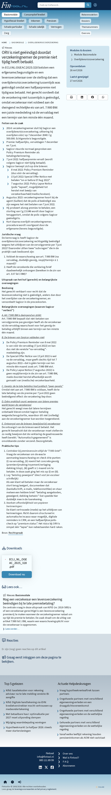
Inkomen (35, 21)
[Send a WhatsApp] (103, 97)
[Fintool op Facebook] (52, 767)
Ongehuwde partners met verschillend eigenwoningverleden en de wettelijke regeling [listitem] (81, 714)
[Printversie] (71, 97)
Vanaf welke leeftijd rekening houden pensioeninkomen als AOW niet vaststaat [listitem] (82, 736)
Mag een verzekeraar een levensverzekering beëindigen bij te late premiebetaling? (32, 601)
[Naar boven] (12, 782)
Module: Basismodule (85, 54)
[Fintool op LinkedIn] (40, 767)
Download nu (17, 574)
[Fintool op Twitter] (46, 767)
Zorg (6, 33)
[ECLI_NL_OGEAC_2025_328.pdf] (5, 559)
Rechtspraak (16, 533)
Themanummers (90, 27)
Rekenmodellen (89, 14)
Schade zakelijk (36, 27)
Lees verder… (12, 629)
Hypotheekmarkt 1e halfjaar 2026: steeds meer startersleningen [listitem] (29, 729)
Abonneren (69, 766)
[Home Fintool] (15, 5)
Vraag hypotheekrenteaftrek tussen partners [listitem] (79, 692)
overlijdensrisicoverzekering (89, 59)
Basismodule (10, 14)
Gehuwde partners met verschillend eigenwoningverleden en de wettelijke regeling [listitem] (81, 726)
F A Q (66, 762)
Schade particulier (13, 27)
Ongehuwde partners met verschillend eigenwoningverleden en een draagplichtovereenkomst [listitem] (81, 702)
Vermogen (56, 27)
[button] (95, 5)
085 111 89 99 (46, 760)
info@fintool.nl (45, 757)
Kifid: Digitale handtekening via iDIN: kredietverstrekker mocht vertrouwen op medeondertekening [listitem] (29, 705)
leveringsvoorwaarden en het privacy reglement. (36, 789)
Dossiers (86, 21)
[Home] (5, 782)
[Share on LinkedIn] (82, 97)
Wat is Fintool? (71, 757)
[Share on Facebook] (92, 97)
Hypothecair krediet (14, 21)
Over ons (86, 33)
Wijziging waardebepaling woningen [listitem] (26, 722)
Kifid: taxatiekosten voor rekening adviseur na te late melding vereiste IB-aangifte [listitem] (27, 693)
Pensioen (51, 21)
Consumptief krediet (34, 14)
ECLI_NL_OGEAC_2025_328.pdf (18, 563)
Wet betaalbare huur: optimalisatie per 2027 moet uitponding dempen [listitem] (27, 715)
